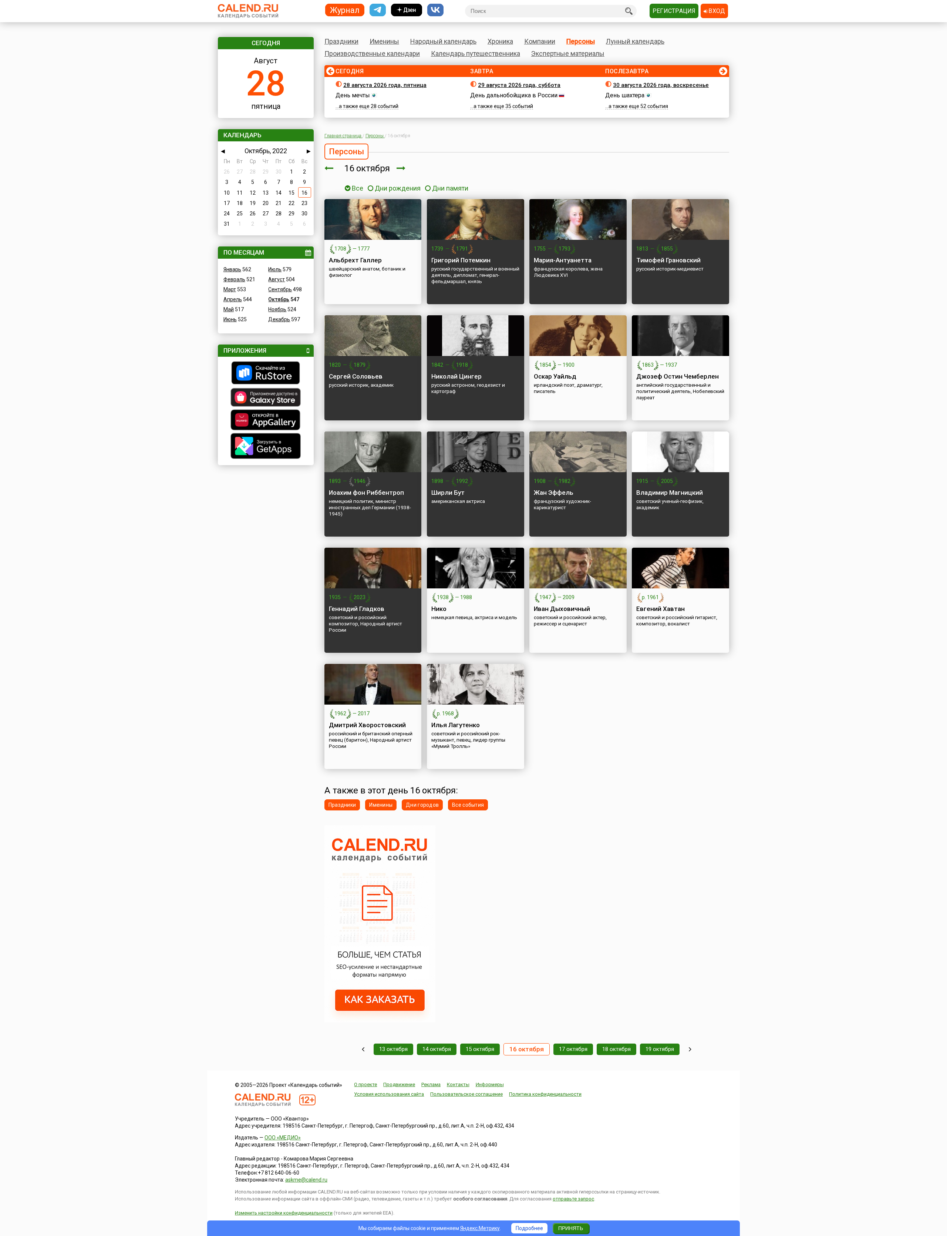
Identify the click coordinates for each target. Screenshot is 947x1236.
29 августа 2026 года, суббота (519, 85)
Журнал (345, 9)
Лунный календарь (635, 41)
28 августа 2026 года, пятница (385, 85)
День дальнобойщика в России (513, 95)
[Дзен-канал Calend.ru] (406, 10)
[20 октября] (690, 1049)
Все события (468, 805)
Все (356, 188)
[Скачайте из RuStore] (266, 373)
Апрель (232, 299)
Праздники (341, 41)
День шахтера (624, 95)
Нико (438, 608)
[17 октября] (401, 168)
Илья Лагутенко (455, 725)
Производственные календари (372, 53)
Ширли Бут (448, 492)
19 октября (660, 1049)
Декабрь (279, 319)
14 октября (436, 1049)
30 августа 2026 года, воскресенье (661, 85)
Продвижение (399, 1084)
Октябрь (278, 299)
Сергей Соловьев (355, 376)
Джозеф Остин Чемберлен (677, 376)
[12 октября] (363, 1049)
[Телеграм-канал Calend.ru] (378, 10)
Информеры (490, 1084)
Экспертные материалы (567, 53)
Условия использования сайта (389, 1094)
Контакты (458, 1084)
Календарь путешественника (475, 53)
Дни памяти (450, 188)
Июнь (230, 319)
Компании (539, 41)
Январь (232, 269)
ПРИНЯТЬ (570, 1228)
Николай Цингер (456, 376)
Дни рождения (398, 188)
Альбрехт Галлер (355, 260)
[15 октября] (328, 168)
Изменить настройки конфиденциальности (284, 1213)
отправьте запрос (573, 1199)
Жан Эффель (553, 492)
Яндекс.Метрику (480, 1228)
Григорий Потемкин (461, 260)
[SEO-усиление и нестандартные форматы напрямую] (379, 1021)
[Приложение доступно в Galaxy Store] (266, 398)
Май (228, 309)
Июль (275, 269)
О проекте (365, 1084)
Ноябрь (277, 309)
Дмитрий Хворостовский (367, 725)
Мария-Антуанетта (563, 260)
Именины (384, 41)
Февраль (234, 279)
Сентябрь (280, 289)
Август (276, 279)
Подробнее (529, 1228)
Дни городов (422, 805)
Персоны (580, 41)
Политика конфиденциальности (545, 1094)
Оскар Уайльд (555, 376)
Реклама (431, 1084)
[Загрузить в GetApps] (266, 447)
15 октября (480, 1049)
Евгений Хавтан (660, 608)
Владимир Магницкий (669, 492)
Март (229, 289)
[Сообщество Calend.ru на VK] (435, 10)
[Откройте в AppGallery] (266, 420)
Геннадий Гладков (356, 608)
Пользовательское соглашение (466, 1094)
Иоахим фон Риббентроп (366, 492)
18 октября (616, 1049)
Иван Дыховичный (562, 608)
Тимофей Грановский (668, 260)
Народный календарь (443, 41)
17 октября (573, 1049)
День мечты (353, 95)
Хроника (500, 41)
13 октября (393, 1049)
